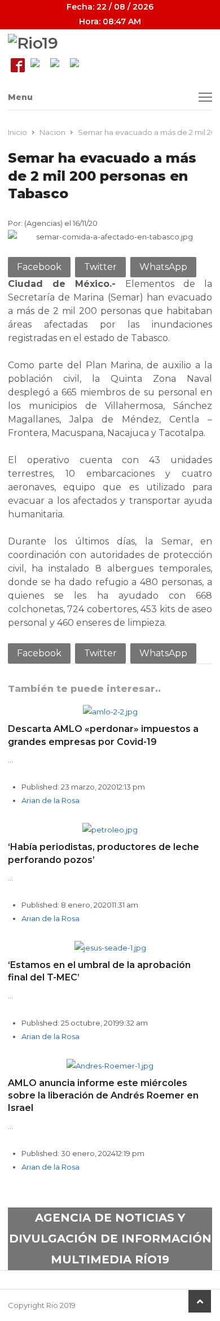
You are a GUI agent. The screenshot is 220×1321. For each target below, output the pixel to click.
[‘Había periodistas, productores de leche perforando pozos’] (110, 829)
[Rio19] (110, 43)
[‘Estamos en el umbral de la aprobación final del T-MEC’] (110, 947)
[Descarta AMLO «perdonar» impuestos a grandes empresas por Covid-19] (110, 711)
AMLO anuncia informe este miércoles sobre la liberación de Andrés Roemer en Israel (103, 1096)
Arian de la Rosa (50, 800)
